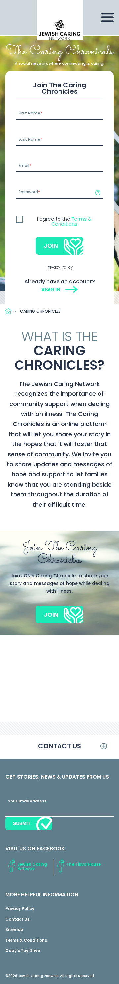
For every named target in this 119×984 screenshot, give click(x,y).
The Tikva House (83, 864)
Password (28, 192)
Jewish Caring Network (32, 866)
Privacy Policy (59, 267)
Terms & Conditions (71, 221)
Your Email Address (27, 801)
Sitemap (14, 929)
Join (51, 245)
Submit (22, 823)
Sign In (50, 289)
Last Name (29, 139)
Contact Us (17, 919)
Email (24, 165)
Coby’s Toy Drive (22, 950)
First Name (29, 113)
